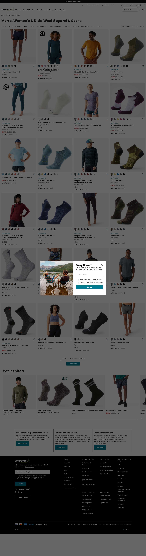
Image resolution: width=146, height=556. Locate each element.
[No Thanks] (101, 264)
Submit (89, 287)
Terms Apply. (98, 270)
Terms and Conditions (96, 282)
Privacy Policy (82, 282)
